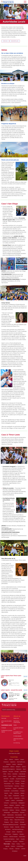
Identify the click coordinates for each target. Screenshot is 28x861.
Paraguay (6, 822)
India (11, 793)
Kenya (22, 795)
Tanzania (15, 841)
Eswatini (11, 781)
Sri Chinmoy (17, 743)
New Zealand (18, 814)
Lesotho (7, 800)
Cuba (9, 776)
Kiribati (6, 798)
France (23, 783)
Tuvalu (23, 843)
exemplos (14, 41)
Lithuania (6, 802)
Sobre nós (16, 718)
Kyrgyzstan (17, 798)
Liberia (13, 800)
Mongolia (23, 810)
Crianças (3, 727)
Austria (14, 764)
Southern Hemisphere (9, 839)
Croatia (5, 776)
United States (20, 846)
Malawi (6, 805)
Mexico (22, 807)
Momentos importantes (17, 721)
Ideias (5, 41)
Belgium (18, 766)
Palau (11, 819)
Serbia (13, 831)
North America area (9, 817)
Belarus (13, 766)
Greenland (21, 788)
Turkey (18, 843)
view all (25, 676)
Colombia (14, 774)
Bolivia (24, 766)
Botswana (19, 769)
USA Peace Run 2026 (14, 753)
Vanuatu (11, 848)
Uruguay (5, 848)
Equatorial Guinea (20, 778)
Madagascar (22, 802)
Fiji (13, 783)
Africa (6, 759)
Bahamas (20, 764)
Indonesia (16, 793)
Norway (6, 819)
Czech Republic (22, 776)
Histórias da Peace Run (18, 739)
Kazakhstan (16, 795)
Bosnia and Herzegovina (9, 769)
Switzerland (8, 841)
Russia (12, 827)
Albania (11, 759)
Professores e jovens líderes (6, 731)
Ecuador (12, 778)
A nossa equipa (17, 736)
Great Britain (8, 788)
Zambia (23, 848)
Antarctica (6, 761)
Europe (23, 781)
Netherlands (10, 814)
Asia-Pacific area (21, 761)
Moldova (12, 810)
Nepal (4, 814)
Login (24, 855)
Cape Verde (23, 771)
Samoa (23, 827)
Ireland (22, 793)
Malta (23, 805)
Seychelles (19, 831)
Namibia (22, 812)
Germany (16, 786)
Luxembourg (13, 802)
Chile (4, 774)
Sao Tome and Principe (18, 829)
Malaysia (11, 805)
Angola (22, 759)
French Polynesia (8, 786)
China (9, 774)
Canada (17, 771)
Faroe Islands (7, 783)
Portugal (22, 822)
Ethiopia (17, 781)
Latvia (23, 798)
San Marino (8, 829)
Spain (17, 839)
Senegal (8, 831)
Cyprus (14, 776)
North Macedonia (20, 817)
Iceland (6, 793)
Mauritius (16, 807)
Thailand (21, 841)
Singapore (15, 834)
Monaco (18, 810)
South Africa (22, 836)
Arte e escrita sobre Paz (6, 721)
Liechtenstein (19, 800)
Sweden (23, 839)
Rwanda (17, 827)
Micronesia (5, 810)
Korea (11, 798)
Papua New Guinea (19, 819)
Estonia (6, 781)
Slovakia (22, 834)
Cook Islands (22, 774)
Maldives (17, 805)
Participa (3, 718)
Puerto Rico (23, 824)
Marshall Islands (8, 807)
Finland (18, 783)
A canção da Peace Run (18, 728)
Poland (16, 822)
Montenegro (7, 812)
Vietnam (17, 848)
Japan (10, 795)
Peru (12, 822)
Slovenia (5, 836)
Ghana (22, 786)
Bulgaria (5, 771)
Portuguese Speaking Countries (11, 824)
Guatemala (7, 790)
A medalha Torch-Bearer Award (18, 732)
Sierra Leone (8, 834)
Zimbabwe (14, 851)
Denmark (6, 778)
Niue (25, 814)
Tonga (13, 843)
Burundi (11, 771)
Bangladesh (6, 766)
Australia (8, 764)
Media (15, 725)
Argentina (12, 761)
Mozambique (15, 812)
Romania (6, 827)
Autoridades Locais (6, 725)
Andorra (17, 759)
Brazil (24, 769)
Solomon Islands (13, 836)
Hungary (22, 790)
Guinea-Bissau (15, 790)
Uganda (7, 846)
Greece (15, 788)
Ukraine (13, 846)
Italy (6, 795)
